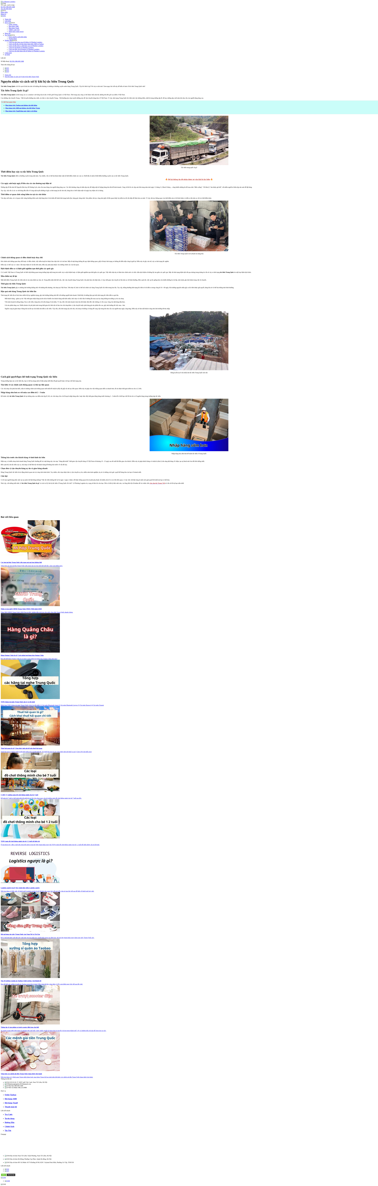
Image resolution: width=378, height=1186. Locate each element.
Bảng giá (7, 33)
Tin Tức (7, 35)
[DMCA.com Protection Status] (8, 1176)
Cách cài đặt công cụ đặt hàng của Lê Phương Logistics (26, 46)
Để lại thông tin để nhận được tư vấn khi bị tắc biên (189, 179)
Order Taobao (13, 24)
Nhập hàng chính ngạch (16, 31)
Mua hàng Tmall (14, 28)
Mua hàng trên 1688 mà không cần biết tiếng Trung (22, 108)
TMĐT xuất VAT (14, 30)
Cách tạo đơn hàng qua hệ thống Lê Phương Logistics (25, 42)
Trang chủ (8, 19)
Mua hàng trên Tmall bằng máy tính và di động (21, 111)
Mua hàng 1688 (14, 26)
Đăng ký (3, 14)
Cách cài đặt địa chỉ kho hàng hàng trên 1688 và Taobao (26, 44)
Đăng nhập (4, 12)
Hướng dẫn (8, 40)
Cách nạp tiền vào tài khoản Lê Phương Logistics (24, 49)
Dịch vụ (7, 23)
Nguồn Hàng (13, 38)
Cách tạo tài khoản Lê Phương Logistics (21, 47)
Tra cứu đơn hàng (6, 9)
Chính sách (8, 53)
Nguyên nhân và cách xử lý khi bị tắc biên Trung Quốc (22, 77)
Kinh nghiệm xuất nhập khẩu (18, 37)
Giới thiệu (8, 21)
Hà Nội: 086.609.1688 (8, 7)
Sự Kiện (7, 54)
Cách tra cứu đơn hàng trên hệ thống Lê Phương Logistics (27, 51)
